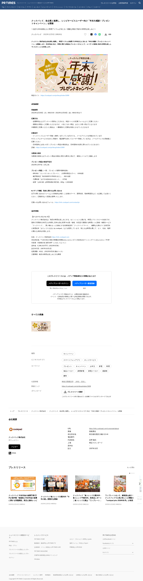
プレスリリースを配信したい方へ (19, 553)
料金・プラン (13, 545)
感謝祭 (104, 371)
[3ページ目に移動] (131, 473)
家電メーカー (93, 371)
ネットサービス (90, 360)
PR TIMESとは (13, 541)
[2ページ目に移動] (130, 473)
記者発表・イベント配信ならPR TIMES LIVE (47, 547)
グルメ (89, 7)
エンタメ (37, 7)
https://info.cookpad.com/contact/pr (67, 202)
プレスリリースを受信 (108, 3)
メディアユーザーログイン (58, 283)
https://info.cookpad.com (60, 237)
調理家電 (81, 371)
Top (3, 7)
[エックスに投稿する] (91, 34)
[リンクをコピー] (110, 34)
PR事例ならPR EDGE (76, 547)
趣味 (65, 376)
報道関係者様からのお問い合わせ (63, 575)
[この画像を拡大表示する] (41, 326)
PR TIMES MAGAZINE (41, 551)
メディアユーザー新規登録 (84, 283)
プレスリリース (23, 411)
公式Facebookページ (109, 539)
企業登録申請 (123, 3)
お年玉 (92, 366)
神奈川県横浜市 (68, 381)
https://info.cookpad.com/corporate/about (104, 428)
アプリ (29, 7)
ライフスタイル (70, 7)
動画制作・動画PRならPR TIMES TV (45, 543)
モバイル (21, 7)
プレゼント (67, 366)
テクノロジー (11, 7)
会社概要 (11, 575)
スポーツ (97, 7)
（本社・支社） (80, 381)
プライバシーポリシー (23, 575)
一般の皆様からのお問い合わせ (104, 575)
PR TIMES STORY (39, 539)
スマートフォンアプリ (71, 360)
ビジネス (82, 7)
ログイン (133, 3)
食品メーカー (68, 371)
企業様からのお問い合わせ (84, 575)
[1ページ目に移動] (129, 473)
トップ (12, 411)
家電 (100, 366)
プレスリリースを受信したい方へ (19, 549)
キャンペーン (68, 354)
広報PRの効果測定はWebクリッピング (45, 555)
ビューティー (47, 7)
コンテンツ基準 (37, 575)
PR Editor (37, 559)
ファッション (58, 7)
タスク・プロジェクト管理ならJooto (80, 539)
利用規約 (47, 575)
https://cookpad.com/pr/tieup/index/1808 (55, 95)
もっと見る (130, 467)
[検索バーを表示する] (139, 2)
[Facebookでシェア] (95, 34)
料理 (108, 366)
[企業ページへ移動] (16, 430)
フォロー (14, 447)
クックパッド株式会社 (38, 411)
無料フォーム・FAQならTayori (79, 543)
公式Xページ (106, 548)
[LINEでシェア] (99, 34)
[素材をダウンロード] (106, 34)
